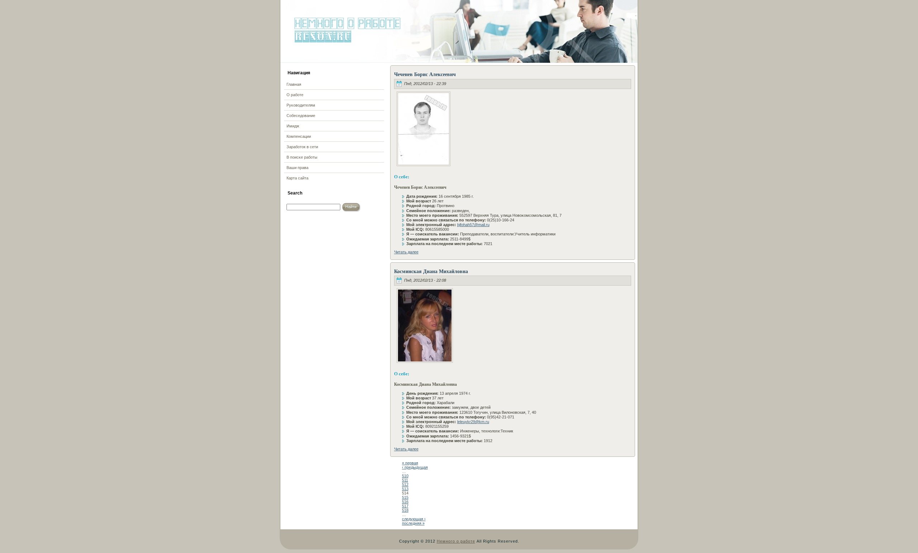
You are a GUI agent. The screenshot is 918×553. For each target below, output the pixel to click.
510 (405, 476)
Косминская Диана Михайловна (431, 271)
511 (405, 480)
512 (405, 484)
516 (405, 502)
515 (405, 497)
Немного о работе (456, 541)
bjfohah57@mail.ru (473, 224)
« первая (410, 463)
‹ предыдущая (415, 467)
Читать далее (406, 252)
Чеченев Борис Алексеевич (425, 74)
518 (405, 510)
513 (405, 489)
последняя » (413, 523)
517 (405, 506)
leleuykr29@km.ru (473, 422)
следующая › (414, 519)
